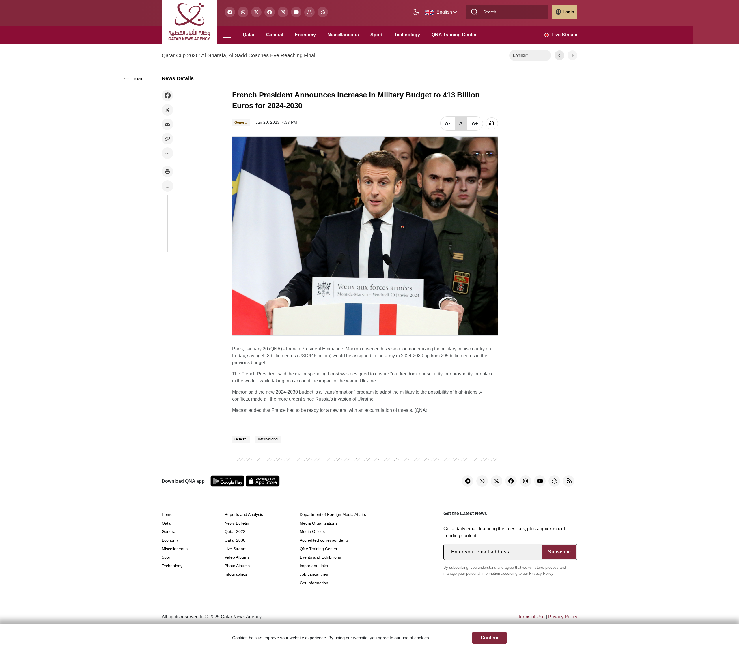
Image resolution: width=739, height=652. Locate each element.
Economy (305, 34)
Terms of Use (531, 616)
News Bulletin (237, 523)
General (274, 34)
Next (572, 55)
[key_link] (167, 138)
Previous (559, 55)
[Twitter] (256, 12)
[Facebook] (269, 12)
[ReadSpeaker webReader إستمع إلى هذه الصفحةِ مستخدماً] (492, 123)
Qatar (249, 34)
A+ (474, 123)
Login (568, 11)
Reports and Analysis (244, 514)
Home (167, 514)
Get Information (314, 582)
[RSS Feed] (323, 12)
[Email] (167, 124)
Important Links (314, 565)
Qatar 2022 (235, 531)
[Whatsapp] (243, 12)
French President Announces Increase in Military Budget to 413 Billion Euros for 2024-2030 (356, 100)
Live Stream (564, 34)
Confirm (489, 637)
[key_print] (167, 171)
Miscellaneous (343, 34)
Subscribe (559, 551)
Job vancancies (314, 574)
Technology (407, 34)
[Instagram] (283, 12)
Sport (376, 34)
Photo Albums (237, 565)
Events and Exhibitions (320, 557)
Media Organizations (318, 523)
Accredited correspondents (324, 540)
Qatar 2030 (235, 540)
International (268, 439)
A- (447, 123)
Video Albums (237, 557)
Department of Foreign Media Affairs (333, 514)
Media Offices (312, 531)
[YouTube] (296, 12)
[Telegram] (230, 12)
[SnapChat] (309, 12)
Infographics (236, 574)
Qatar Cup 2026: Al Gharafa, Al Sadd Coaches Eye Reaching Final (238, 55)
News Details (178, 78)
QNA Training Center (454, 34)
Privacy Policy (541, 573)
